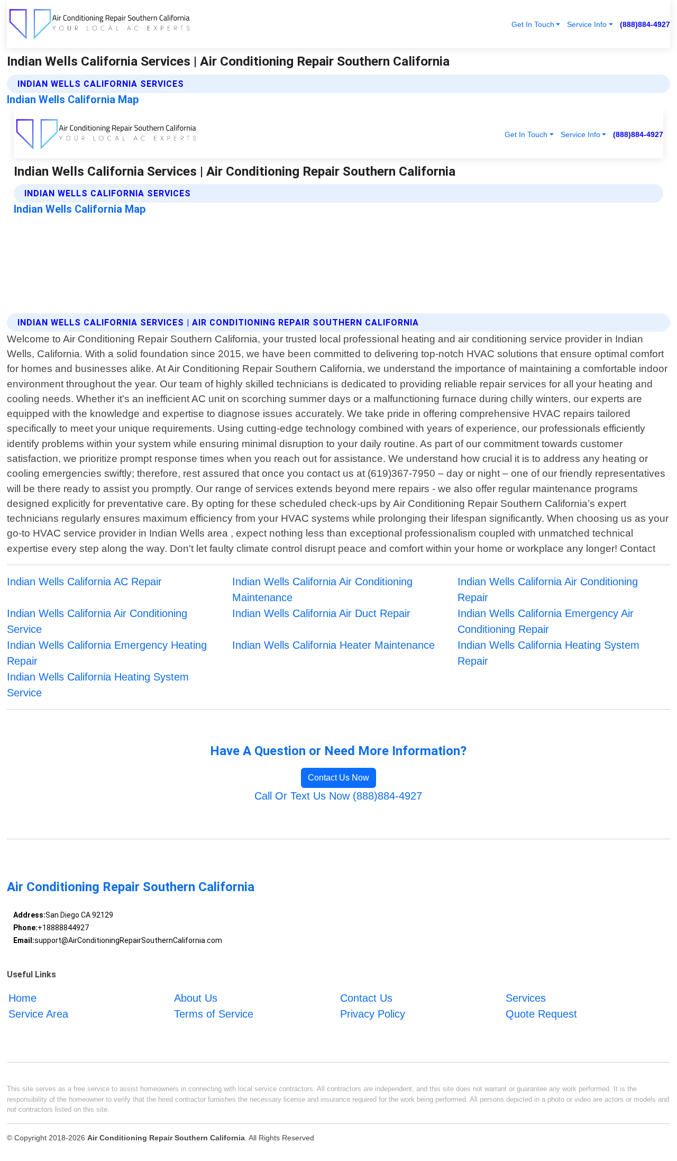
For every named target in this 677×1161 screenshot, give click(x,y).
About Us (195, 998)
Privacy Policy (372, 1014)
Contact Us (366, 998)
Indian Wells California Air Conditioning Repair (548, 589)
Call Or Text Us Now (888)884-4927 (338, 796)
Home (22, 998)
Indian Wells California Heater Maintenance (333, 645)
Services (526, 998)
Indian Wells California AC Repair (84, 581)
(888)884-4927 (645, 24)
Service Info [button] (587, 24)
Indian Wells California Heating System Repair (548, 653)
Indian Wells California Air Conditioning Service (97, 621)
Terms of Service (213, 1014)
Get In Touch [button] (532, 24)
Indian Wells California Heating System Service (98, 685)
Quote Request (541, 1014)
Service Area (38, 1014)
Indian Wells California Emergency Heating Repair (107, 653)
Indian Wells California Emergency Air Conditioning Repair (546, 621)
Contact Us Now (338, 777)
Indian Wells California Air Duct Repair (321, 613)
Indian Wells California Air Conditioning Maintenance (322, 589)
